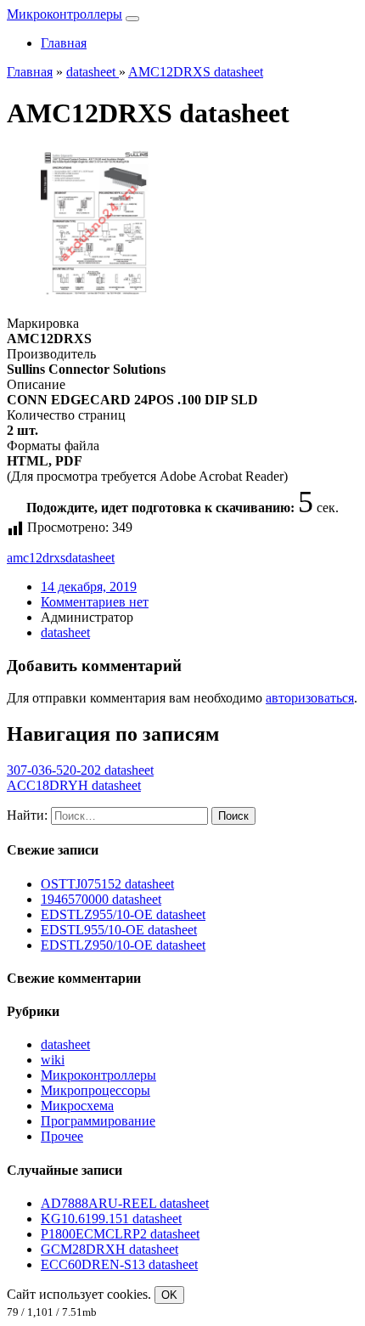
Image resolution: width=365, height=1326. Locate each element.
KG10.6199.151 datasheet (111, 1218)
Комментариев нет (95, 602)
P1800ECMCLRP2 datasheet (120, 1234)
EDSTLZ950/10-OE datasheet (123, 945)
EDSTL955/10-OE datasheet (119, 930)
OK (169, 1295)
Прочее (62, 1136)
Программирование (98, 1121)
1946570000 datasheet (101, 899)
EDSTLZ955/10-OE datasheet (123, 914)
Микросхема (77, 1105)
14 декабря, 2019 (89, 586)
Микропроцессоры (95, 1090)
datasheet (90, 557)
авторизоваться (310, 698)
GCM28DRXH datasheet (109, 1249)
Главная (64, 43)
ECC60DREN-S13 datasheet (119, 1264)
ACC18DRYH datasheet (74, 785)
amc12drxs (36, 557)
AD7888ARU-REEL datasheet (125, 1203)
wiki (53, 1059)
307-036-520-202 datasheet (80, 770)
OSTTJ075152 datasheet (107, 884)
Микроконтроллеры (64, 14)
